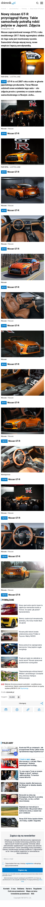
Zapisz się (22, 870)
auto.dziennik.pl (13, 8)
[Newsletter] (6, 709)
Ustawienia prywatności (20, 894)
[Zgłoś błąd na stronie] (39, 709)
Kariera (29, 889)
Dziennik (3, 8)
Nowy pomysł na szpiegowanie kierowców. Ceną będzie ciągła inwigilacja (30, 647)
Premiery (24, 8)
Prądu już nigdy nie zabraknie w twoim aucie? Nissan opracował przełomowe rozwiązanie (30, 660)
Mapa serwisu (31, 891)
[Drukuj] (17, 709)
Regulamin (37, 889)
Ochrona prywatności (16, 891)
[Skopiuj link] (28, 709)
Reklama (20, 889)
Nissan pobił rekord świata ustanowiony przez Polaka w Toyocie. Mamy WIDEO (29, 634)
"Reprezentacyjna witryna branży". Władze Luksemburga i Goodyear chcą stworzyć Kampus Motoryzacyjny (31, 674)
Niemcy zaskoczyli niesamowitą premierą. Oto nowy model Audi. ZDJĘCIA (31, 621)
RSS (32, 894)
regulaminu (29, 863)
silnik (12, 697)
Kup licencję (24, 688)
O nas (13, 889)
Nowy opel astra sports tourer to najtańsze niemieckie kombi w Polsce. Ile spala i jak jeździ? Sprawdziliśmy (31, 608)
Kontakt (6, 889)
